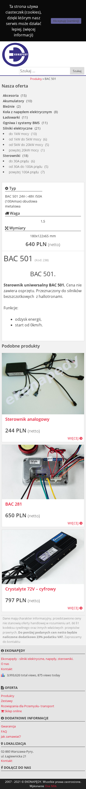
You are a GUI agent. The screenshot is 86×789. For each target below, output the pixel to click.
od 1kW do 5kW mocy (25, 139)
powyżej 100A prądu (24, 172)
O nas (5, 664)
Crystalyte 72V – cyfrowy (30, 589)
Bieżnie (9, 106)
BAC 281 (13, 504)
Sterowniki (11, 155)
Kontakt (6, 669)
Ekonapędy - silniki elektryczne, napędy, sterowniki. (37, 659)
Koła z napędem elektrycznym (27, 112)
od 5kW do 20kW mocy (26, 144)
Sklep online (13, 711)
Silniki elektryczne (17, 128)
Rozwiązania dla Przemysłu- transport (27, 706)
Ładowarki (11, 117)
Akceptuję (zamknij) (66, 21)
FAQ (4, 731)
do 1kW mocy (19, 133)
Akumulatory (13, 101)
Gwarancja (8, 726)
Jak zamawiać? (11, 736)
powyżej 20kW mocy (24, 150)
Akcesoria (11, 95)
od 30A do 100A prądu (25, 166)
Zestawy (7, 701)
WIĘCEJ (74, 438)
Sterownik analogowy (27, 419)
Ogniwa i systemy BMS (21, 123)
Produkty (36, 79)
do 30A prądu (19, 161)
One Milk (51, 786)
